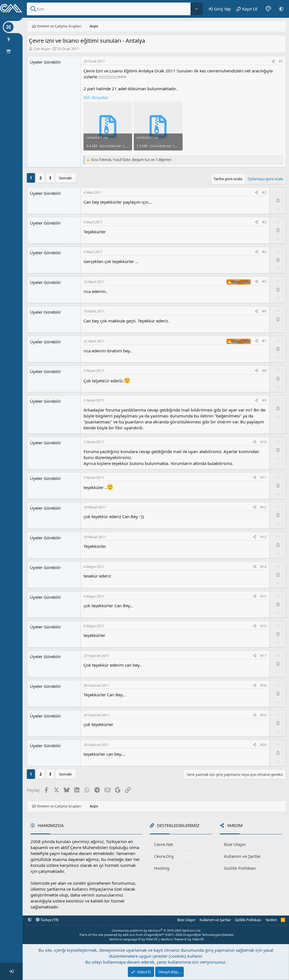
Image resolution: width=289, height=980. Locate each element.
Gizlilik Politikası (240, 868)
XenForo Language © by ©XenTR (133, 939)
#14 (263, 566)
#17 (263, 655)
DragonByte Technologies (202, 934)
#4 (264, 251)
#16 (263, 626)
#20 (263, 744)
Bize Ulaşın (235, 844)
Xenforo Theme (182, 939)
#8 (264, 370)
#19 (263, 715)
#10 (263, 442)
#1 (281, 61)
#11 (263, 477)
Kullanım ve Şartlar (242, 856)
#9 (264, 400)
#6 (264, 311)
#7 (264, 341)
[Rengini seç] (268, 9)
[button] (281, 9)
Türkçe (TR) (49, 919)
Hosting (161, 868)
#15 (263, 596)
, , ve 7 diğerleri (131, 160)
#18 (263, 685)
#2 (264, 192)
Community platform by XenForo (156, 930)
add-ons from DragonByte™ (143, 934)
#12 (263, 507)
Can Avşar (41, 48)
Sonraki (65, 177)
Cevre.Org (164, 856)
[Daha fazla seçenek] (197, 9)
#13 (263, 537)
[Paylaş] (273, 61)
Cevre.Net (163, 844)
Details (228, 934)
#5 (264, 281)
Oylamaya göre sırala (265, 178)
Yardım (271, 919)
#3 (264, 222)
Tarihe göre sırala (228, 178)
